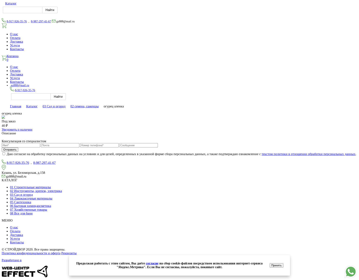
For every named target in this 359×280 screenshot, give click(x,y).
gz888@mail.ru (19, 85)
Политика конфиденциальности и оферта (31, 253)
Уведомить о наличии (17, 129)
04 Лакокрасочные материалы (31, 198)
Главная (15, 106)
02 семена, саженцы (84, 106)
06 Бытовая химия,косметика (30, 206)
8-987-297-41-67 (41, 21)
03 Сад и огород (54, 106)
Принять (276, 265)
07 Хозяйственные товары (28, 209)
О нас (14, 34)
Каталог (11, 3)
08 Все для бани (21, 213)
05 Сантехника (20, 202)
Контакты (17, 49)
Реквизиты (69, 253)
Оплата (15, 38)
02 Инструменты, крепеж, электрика (36, 191)
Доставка (16, 41)
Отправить (10, 149)
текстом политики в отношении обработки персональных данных (308, 154)
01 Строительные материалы (30, 187)
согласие (152, 263)
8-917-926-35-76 (17, 21)
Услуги (15, 45)
